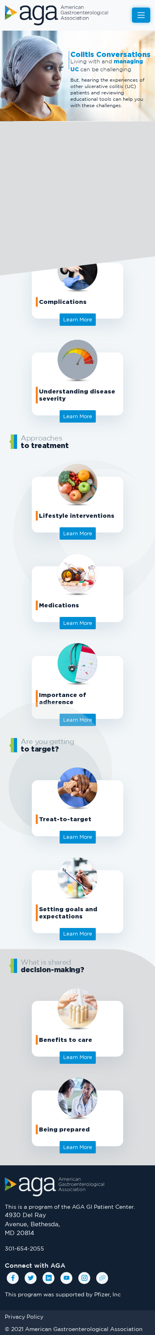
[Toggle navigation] (141, 15)
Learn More (77, 933)
